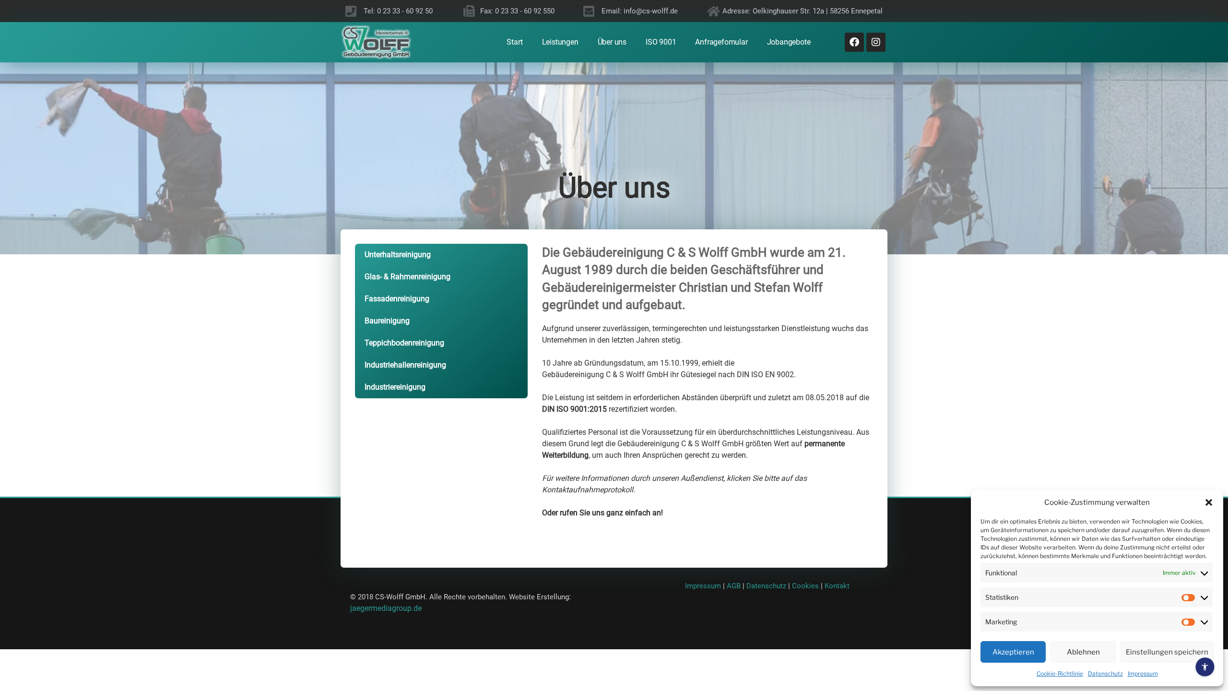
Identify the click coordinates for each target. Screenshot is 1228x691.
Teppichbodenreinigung (404, 342)
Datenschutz (1105, 673)
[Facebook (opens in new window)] (854, 42)
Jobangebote (789, 42)
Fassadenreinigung (397, 298)
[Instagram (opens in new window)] (876, 42)
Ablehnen (1083, 652)
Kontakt (837, 586)
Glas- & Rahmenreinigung (407, 276)
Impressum (1143, 673)
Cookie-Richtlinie (1060, 673)
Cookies (806, 586)
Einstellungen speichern (1167, 652)
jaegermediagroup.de (386, 608)
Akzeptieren (1013, 652)
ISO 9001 (661, 42)
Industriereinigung (395, 387)
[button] (1209, 502)
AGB (734, 586)
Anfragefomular (721, 42)
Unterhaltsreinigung (398, 254)
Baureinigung (387, 320)
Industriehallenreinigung (405, 364)
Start (514, 42)
